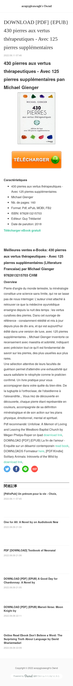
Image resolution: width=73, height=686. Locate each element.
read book (62, 446)
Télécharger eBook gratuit (22, 230)
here (41, 451)
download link (53, 435)
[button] (7, 469)
